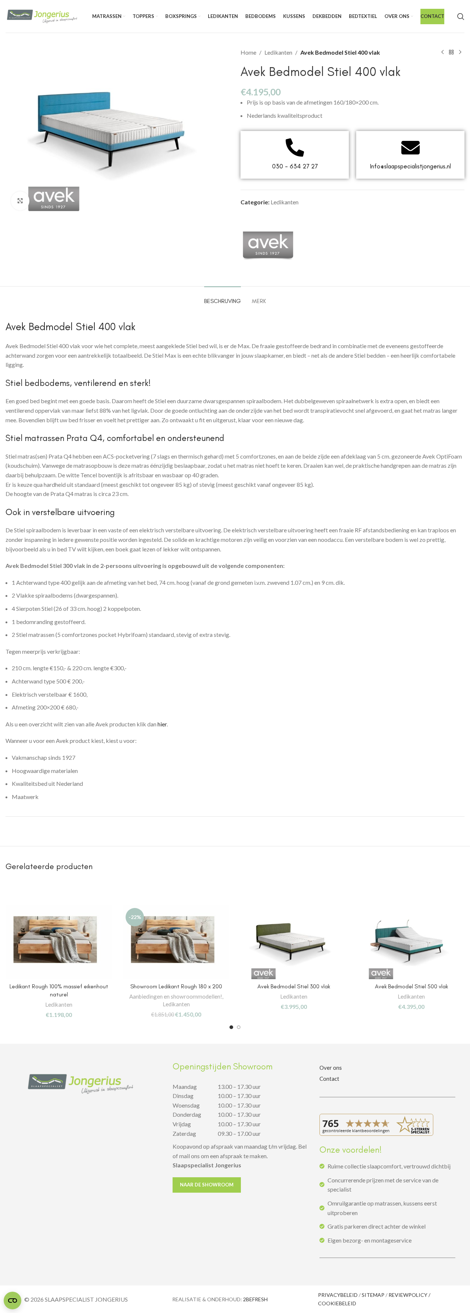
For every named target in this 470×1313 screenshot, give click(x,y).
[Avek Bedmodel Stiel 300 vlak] (294, 942)
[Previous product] (442, 52)
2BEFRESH (255, 1299)
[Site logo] (42, 15)
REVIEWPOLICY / (409, 1295)
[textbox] (235, 777)
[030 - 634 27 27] (295, 147)
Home (248, 52)
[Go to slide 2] (239, 1027)
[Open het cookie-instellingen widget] (12, 1300)
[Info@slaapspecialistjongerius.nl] (410, 147)
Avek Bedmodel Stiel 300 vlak (293, 986)
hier (162, 724)
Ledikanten (278, 52)
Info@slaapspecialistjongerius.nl (410, 166)
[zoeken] (460, 16)
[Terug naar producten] (451, 52)
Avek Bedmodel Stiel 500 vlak (411, 986)
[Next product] (460, 52)
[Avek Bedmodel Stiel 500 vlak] (411, 942)
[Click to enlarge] (20, 201)
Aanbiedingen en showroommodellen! (175, 996)
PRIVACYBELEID (338, 1295)
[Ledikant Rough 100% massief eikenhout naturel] (59, 942)
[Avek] (268, 243)
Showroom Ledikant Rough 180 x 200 (176, 986)
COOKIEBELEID (337, 1303)
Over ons (330, 1067)
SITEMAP (373, 1295)
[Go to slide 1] (231, 1027)
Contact (329, 1078)
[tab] (222, 297)
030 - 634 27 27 (295, 166)
